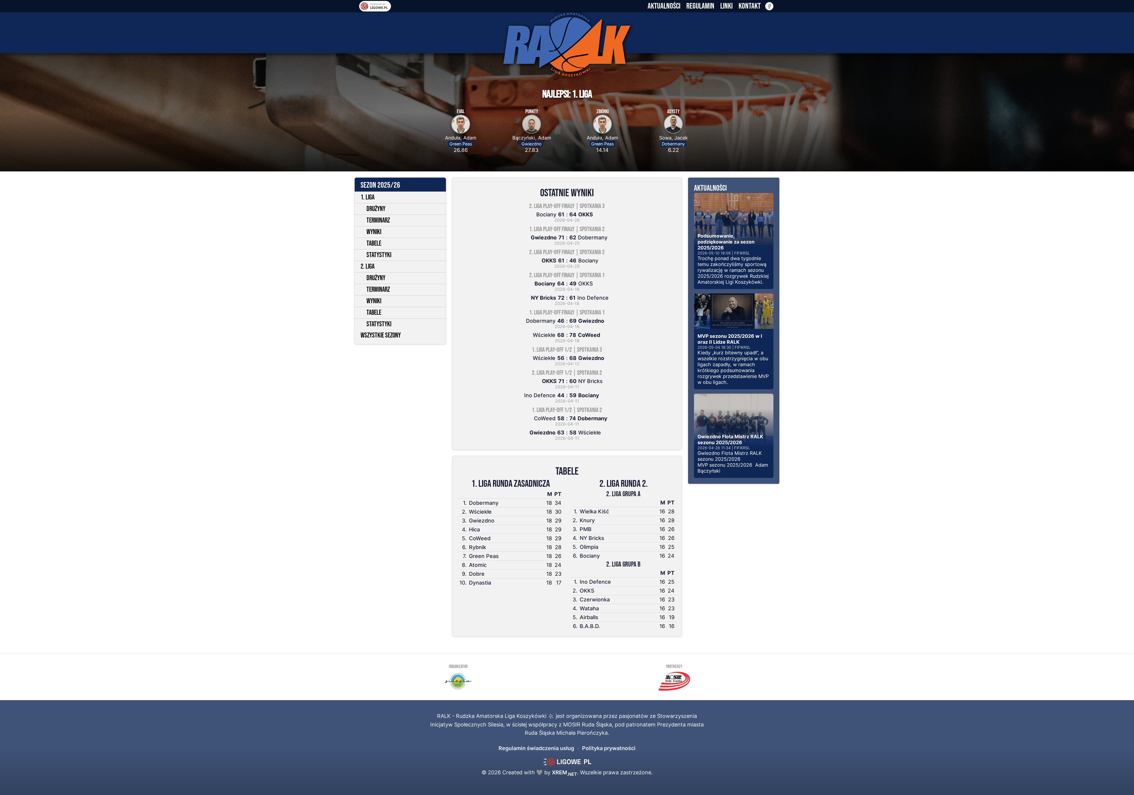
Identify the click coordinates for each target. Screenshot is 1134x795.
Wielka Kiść (594, 511)
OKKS (587, 591)
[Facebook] (769, 6)
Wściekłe (480, 512)
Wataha (589, 608)
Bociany (590, 556)
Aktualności (664, 6)
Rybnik (477, 547)
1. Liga (367, 197)
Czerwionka (595, 599)
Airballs (589, 617)
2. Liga (367, 266)
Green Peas (460, 143)
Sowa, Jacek (673, 138)
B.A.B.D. (590, 626)
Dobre (477, 574)
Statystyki (378, 255)
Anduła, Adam (460, 138)
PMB (586, 529)
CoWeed (480, 538)
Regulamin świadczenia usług (536, 748)
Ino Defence (595, 582)
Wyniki (373, 232)
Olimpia (589, 547)
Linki (726, 6)
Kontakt (750, 6)
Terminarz (378, 220)
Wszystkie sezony (381, 335)
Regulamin (700, 6)
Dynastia (480, 583)
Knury (587, 520)
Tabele (373, 243)
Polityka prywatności (609, 748)
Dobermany (673, 143)
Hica (474, 529)
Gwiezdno (532, 143)
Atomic (478, 565)
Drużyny (375, 209)
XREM (564, 772)
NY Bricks (592, 538)
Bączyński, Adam (531, 138)
